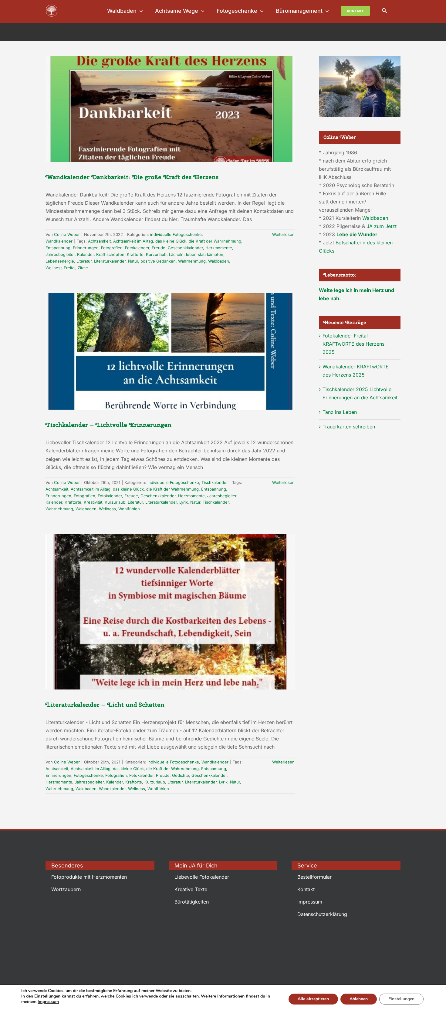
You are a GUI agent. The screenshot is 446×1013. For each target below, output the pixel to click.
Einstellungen (47, 996)
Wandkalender (59, 241)
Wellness (107, 508)
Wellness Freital (60, 267)
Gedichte (180, 775)
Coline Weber (67, 234)
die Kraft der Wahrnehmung (215, 241)
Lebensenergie (60, 261)
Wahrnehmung (192, 261)
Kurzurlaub (156, 254)
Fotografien (112, 247)
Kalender (85, 254)
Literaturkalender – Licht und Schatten (105, 704)
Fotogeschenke (88, 775)
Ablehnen (359, 999)
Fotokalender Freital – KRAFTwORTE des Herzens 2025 (353, 344)
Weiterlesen (283, 234)
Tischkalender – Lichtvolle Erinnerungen (108, 425)
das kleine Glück (170, 241)
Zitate (83, 267)
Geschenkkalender (185, 247)
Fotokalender (137, 247)
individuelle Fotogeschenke (176, 234)
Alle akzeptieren (313, 999)
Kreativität (93, 502)
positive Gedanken (158, 261)
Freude (158, 247)
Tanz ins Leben (340, 412)
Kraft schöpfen (110, 254)
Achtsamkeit (99, 241)
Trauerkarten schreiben (349, 427)
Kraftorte (135, 254)
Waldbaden (218, 261)
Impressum (48, 1002)
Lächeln (176, 254)
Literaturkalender (110, 261)
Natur (133, 261)
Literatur (84, 261)
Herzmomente (218, 247)
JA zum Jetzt (382, 226)
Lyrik (183, 502)
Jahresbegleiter (60, 254)
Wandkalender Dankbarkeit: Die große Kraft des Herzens (132, 177)
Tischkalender (214, 482)
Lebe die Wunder (356, 234)
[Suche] (384, 11)
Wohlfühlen (129, 508)
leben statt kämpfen (204, 254)
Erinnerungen (86, 247)
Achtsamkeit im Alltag (133, 241)
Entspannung (58, 247)
